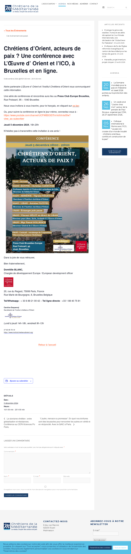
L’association (48, 4)
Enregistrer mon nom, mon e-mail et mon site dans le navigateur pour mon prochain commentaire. (41, 489)
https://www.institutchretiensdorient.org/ (18, 332)
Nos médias (72, 4)
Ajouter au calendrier (19, 380)
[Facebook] (103, 7)
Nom (6, 476)
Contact (94, 4)
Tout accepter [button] (120, 548)
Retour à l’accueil (47, 344)
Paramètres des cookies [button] (100, 548)
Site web (66, 476)
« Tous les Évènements (15, 30)
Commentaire (10, 451)
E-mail (37, 476)
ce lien (76, 105)
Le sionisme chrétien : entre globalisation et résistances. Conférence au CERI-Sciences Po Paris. (19, 422)
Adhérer (84, 4)
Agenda (62, 4)
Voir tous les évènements (114, 152)
